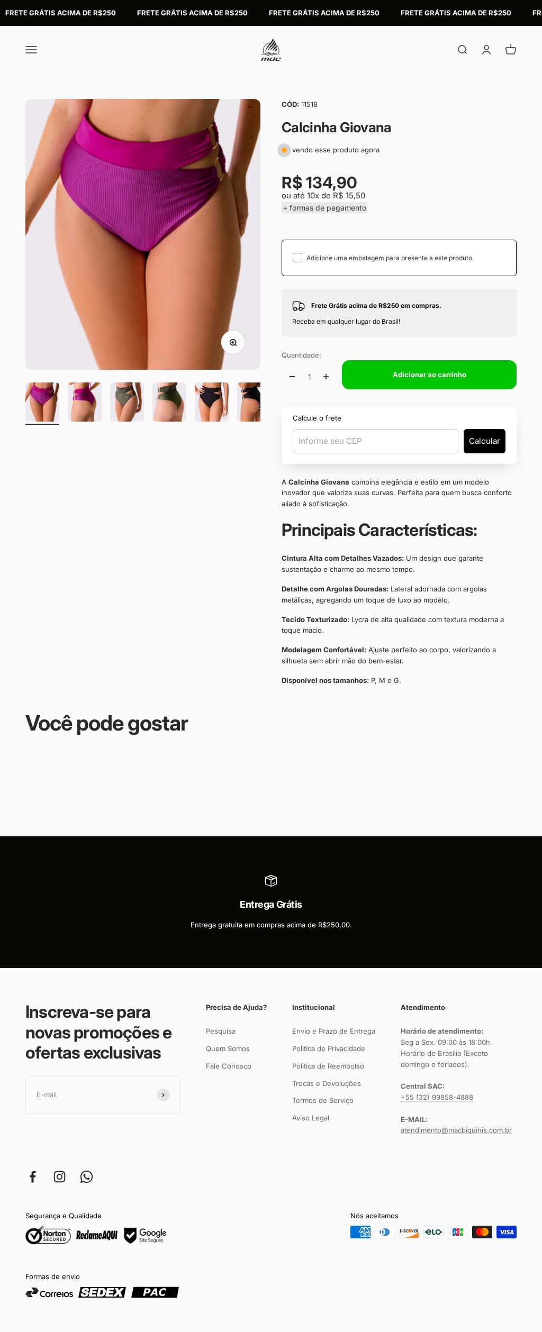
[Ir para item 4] (169, 403)
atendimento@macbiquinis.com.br (456, 1130)
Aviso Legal (310, 1118)
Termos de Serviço (323, 1100)
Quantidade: (301, 355)
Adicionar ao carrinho (429, 374)
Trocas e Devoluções (326, 1083)
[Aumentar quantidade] (326, 376)
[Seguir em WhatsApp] (86, 1177)
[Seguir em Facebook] (32, 1177)
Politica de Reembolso (328, 1066)
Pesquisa (221, 1031)
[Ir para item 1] (42, 403)
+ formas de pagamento (324, 207)
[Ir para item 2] (85, 403)
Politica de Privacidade (328, 1048)
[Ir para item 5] (212, 403)
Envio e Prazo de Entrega (333, 1031)
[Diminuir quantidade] (292, 376)
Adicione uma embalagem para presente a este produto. (390, 258)
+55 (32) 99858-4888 (437, 1097)
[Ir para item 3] (127, 403)
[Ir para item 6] (254, 403)
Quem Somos (228, 1048)
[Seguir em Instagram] (59, 1177)
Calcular (484, 441)
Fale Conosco (228, 1066)
